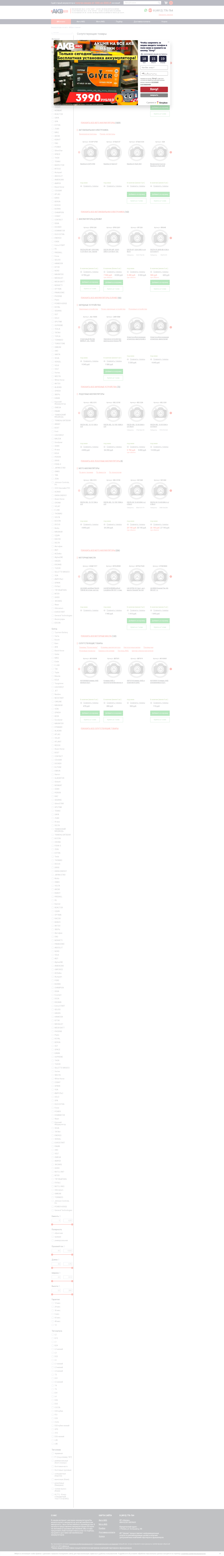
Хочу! (154, 89)
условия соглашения (149, 83)
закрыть (154, 95)
